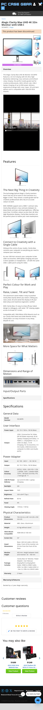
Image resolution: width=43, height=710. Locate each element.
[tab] (21, 615)
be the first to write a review (23, 631)
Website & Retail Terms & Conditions (12, 695)
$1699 (13, 662)
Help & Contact (19, 691)
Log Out (38, 691)
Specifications (9, 398)
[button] (3, 658)
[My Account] (35, 4)
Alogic (11, 27)
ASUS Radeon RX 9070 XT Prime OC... (30, 666)
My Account (29, 691)
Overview (7, 69)
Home (4, 19)
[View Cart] (39, 4)
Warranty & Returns (11, 580)
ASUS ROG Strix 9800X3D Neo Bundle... (13, 666)
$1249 (29, 662)
